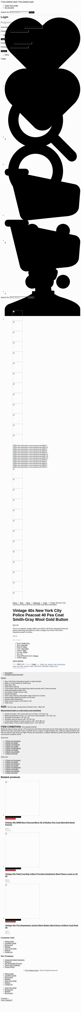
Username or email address (12, 27)
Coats (45, 603)
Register (4, 51)
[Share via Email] (11, 753)
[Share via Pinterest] (12, 745)
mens (14, 666)
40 (21, 654)
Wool (25, 647)
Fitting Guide (9, 941)
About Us (8, 962)
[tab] (42, 673)
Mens (28, 603)
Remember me (9, 35)
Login (3, 39)
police (31, 666)
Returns (7, 950)
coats (55, 664)
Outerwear (36, 603)
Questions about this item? (14, 674)
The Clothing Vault (31, 970)
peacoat (26, 666)
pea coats (20, 666)
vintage (51, 666)
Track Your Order (11, 6)
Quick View (9, 817)
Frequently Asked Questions (14, 960)
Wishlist (7, 947)
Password (5, 31)
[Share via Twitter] (11, 743)
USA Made (45, 666)
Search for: (5, 12)
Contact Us (9, 952)
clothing (50, 664)
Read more (17, 817)
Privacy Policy (10, 967)
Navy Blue (25, 649)
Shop (22, 603)
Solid (24, 650)
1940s (25, 652)
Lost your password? (24, 35)
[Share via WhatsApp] (13, 748)
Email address (7, 43)
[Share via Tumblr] (11, 746)
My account (9, 993)
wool (56, 666)
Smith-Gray (26, 643)
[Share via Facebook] (12, 741)
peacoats (24, 645)
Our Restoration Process (13, 963)
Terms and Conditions (12, 965)
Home (15, 603)
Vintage (35, 656)
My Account (9, 8)
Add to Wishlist (18, 661)
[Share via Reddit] (11, 750)
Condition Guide (10, 943)
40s (46, 664)
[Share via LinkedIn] (12, 752)
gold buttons (61, 664)
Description (9, 673)
